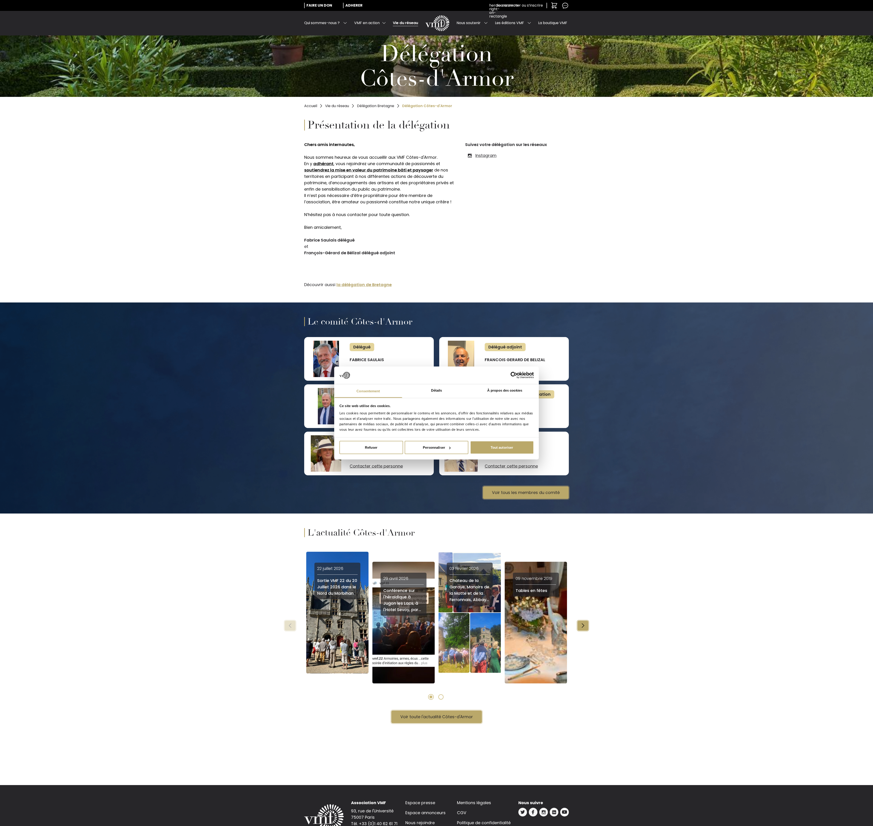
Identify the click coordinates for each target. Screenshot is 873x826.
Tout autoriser (502, 447)
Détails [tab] (436, 390)
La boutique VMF (552, 22)
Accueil (310, 105)
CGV (461, 813)
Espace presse (420, 803)
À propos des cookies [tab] (504, 390)
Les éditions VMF (509, 22)
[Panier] (554, 5)
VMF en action (367, 22)
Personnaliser (434, 447)
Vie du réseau (405, 22)
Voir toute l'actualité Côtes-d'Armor (436, 717)
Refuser (371, 447)
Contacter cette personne (376, 466)
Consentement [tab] (368, 391)
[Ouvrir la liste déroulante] (345, 23)
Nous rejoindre (420, 823)
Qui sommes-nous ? (322, 22)
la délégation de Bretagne (364, 284)
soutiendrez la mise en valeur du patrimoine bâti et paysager (368, 170)
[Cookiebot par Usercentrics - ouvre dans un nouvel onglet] (514, 375)
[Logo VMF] (437, 23)
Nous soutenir (469, 22)
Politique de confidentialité (484, 823)
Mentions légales (474, 803)
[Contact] (565, 5)
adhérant (323, 163)
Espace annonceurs (425, 813)
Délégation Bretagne (375, 105)
